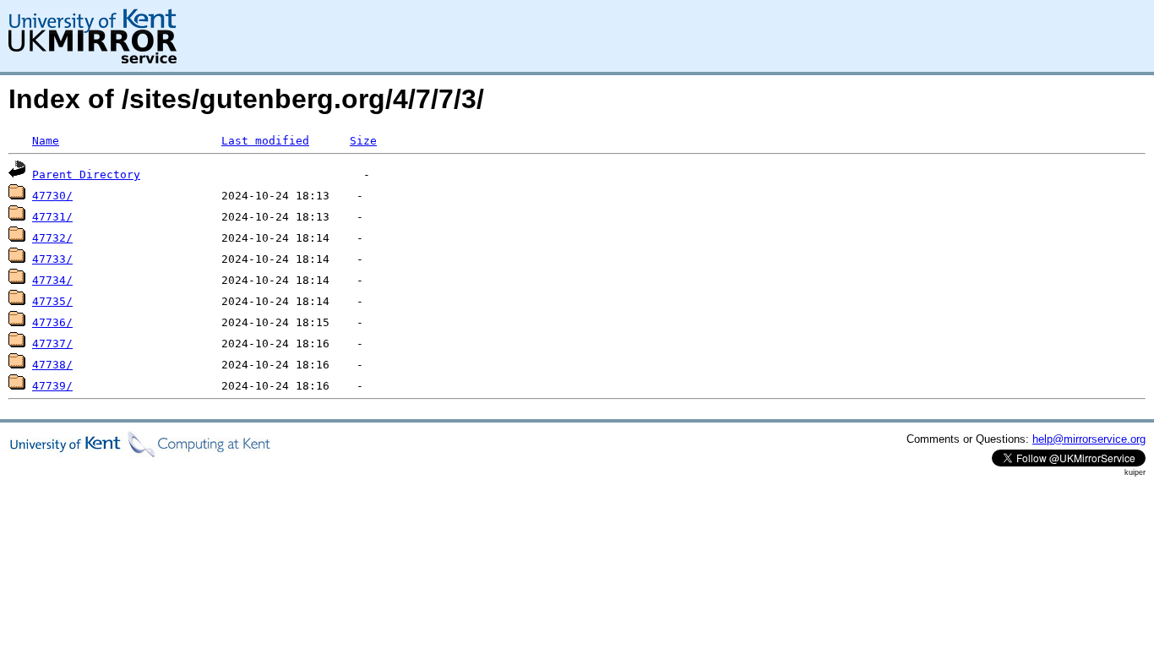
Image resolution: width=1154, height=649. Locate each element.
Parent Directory (86, 174)
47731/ (52, 216)
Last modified (265, 140)
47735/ (52, 301)
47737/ (52, 343)
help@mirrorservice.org (1089, 439)
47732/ (52, 238)
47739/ (52, 385)
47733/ (52, 259)
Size (363, 140)
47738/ (52, 364)
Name (45, 140)
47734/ (52, 280)
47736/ (52, 322)
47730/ (52, 195)
